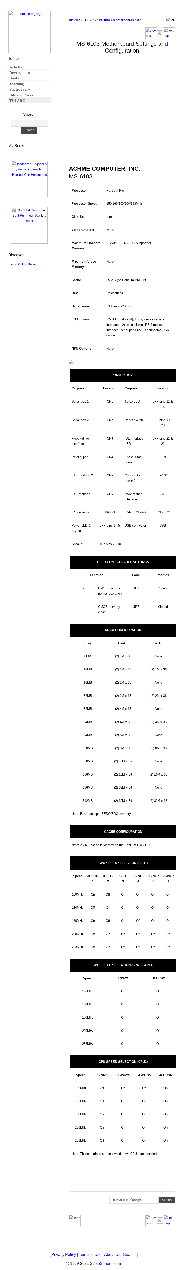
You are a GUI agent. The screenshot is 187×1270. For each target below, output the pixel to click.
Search (129, 1254)
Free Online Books (24, 264)
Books (14, 78)
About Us (112, 1254)
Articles (15, 67)
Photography (19, 89)
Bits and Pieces (21, 95)
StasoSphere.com (105, 1263)
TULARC (17, 101)
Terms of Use (90, 1254)
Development (19, 73)
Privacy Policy (63, 1254)
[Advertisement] (122, 103)
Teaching (16, 84)
